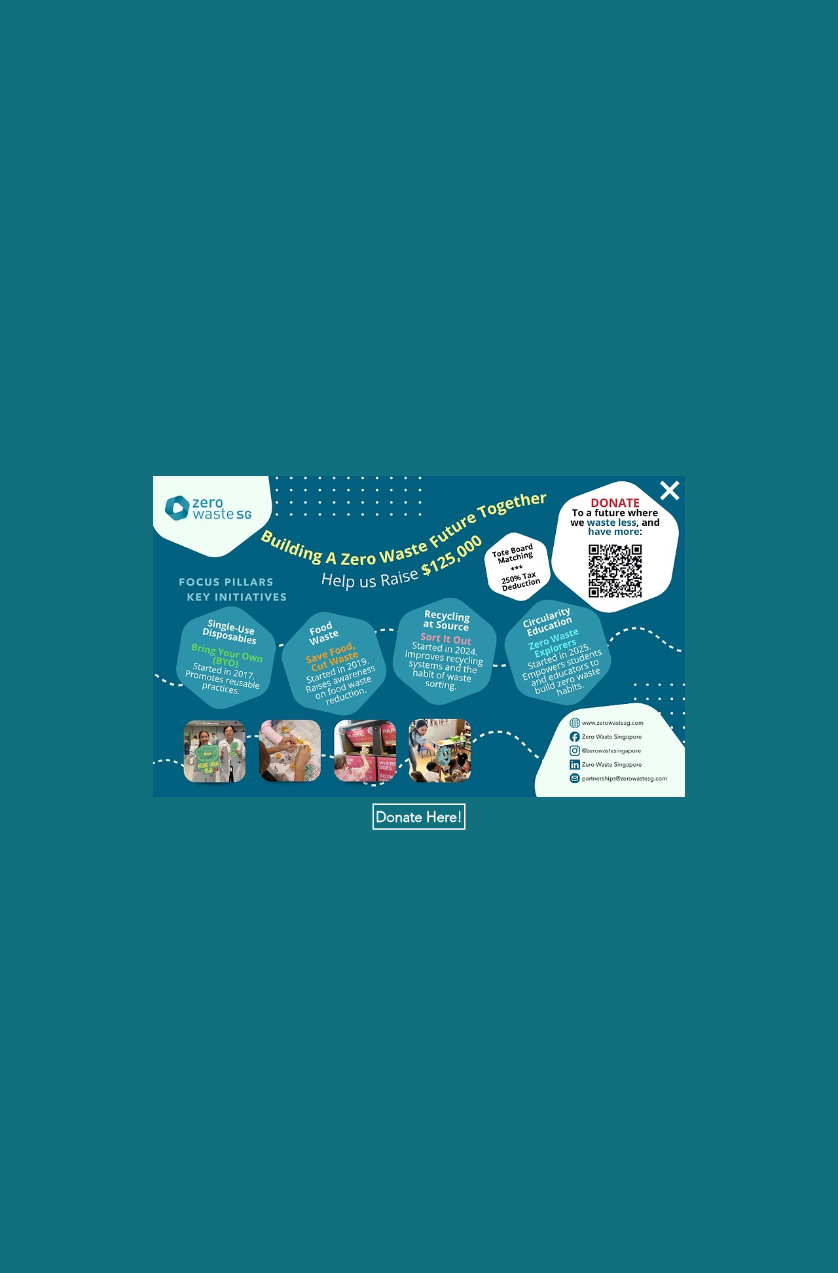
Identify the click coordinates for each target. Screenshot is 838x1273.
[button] (669, 490)
